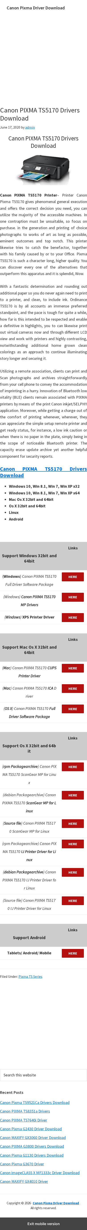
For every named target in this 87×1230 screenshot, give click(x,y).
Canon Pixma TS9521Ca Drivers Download (35, 1102)
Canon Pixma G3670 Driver (22, 1163)
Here (72, 576)
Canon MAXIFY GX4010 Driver (24, 1181)
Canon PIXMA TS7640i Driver (23, 1120)
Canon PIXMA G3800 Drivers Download (32, 1146)
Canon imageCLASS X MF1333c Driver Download (40, 1172)
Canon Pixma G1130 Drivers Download (32, 1155)
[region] (43, 1023)
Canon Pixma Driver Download (36, 8)
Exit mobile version (43, 1224)
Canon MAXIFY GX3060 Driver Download (33, 1137)
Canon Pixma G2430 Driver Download (31, 1128)
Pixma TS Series (30, 976)
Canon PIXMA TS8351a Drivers (25, 1111)
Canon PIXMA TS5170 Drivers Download (43, 472)
